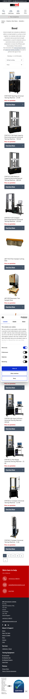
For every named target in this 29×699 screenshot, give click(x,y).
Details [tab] (14, 321)
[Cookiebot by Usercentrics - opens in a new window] (20, 318)
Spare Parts (5, 662)
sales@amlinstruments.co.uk (16, 585)
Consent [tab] (5, 321)
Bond (2, 22)
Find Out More (10, 104)
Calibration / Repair (7, 649)
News (3, 637)
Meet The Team (6, 633)
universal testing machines (12, 50)
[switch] (25, 352)
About (3, 631)
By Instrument (5, 655)
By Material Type (6, 658)
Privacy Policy (5, 669)
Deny (14, 378)
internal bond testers (20, 48)
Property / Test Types (11, 21)
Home (3, 21)
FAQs (3, 642)
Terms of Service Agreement (9, 671)
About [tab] (23, 321)
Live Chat (11, 591)
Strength (21, 21)
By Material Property (7, 660)
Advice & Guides (6, 635)
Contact (4, 640)
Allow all (14, 368)
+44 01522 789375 (14, 579)
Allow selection (14, 373)
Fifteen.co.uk (4, 693)
